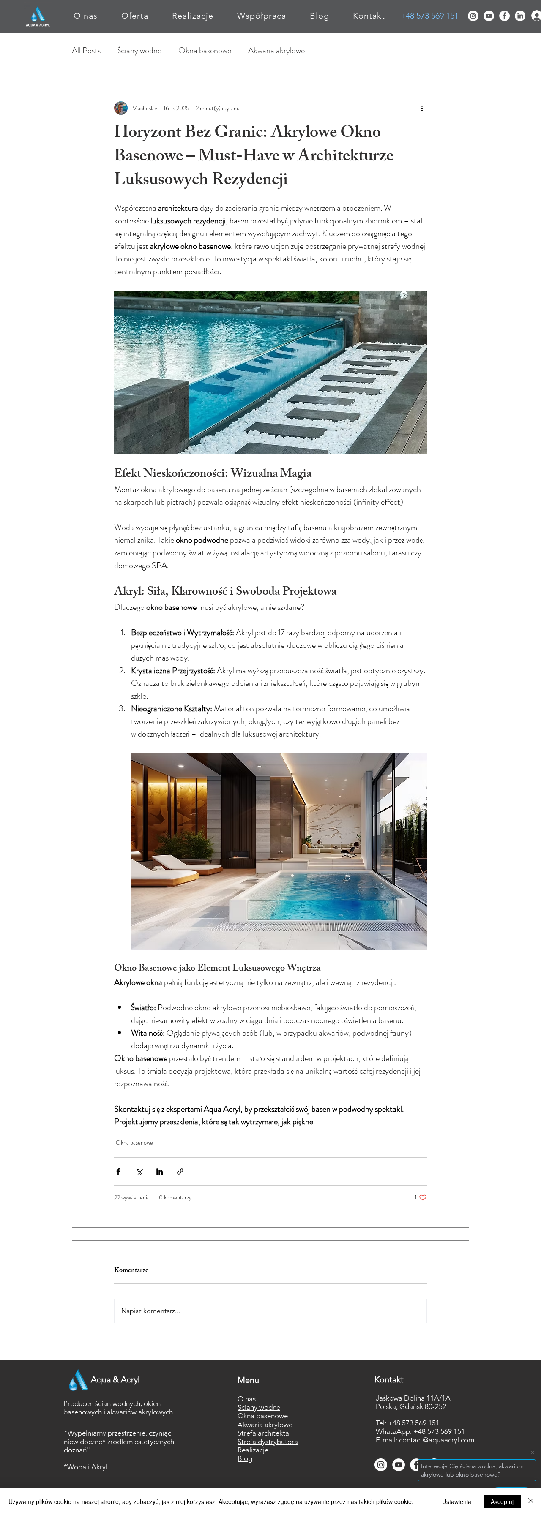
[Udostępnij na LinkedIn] (160, 1171)
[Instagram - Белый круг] (473, 16)
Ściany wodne (139, 50)
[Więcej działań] (422, 108)
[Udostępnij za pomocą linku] (180, 1171)
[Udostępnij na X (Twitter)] (139, 1171)
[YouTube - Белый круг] (489, 16)
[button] (134, 15)
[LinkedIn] (520, 16)
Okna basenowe (204, 50)
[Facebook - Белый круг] (504, 16)
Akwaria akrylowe (276, 50)
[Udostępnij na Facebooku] (118, 1171)
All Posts (86, 50)
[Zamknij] (531, 1501)
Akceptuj (502, 1501)
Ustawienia (456, 1501)
